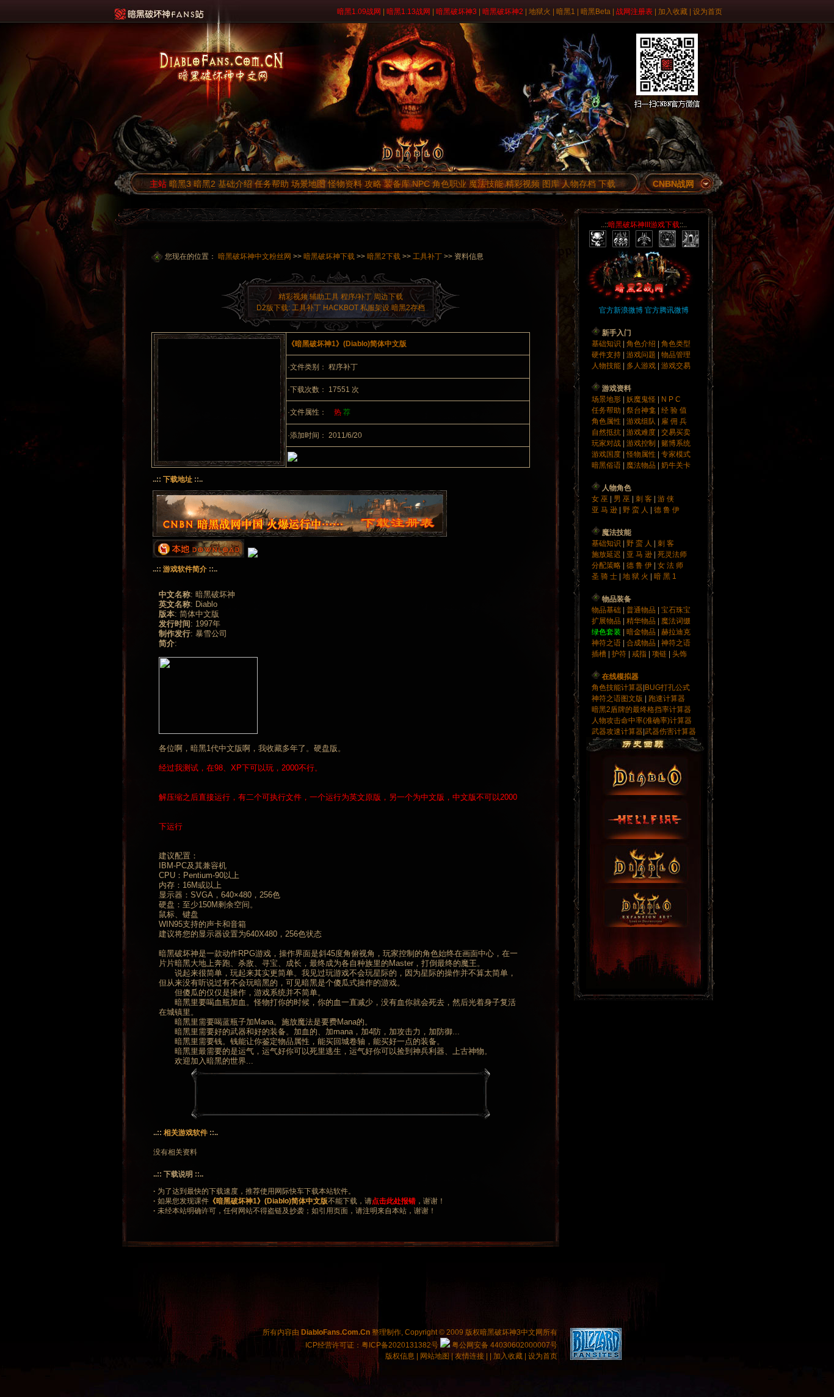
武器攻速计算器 (617, 731)
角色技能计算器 (617, 687)
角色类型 (676, 343)
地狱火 (540, 11)
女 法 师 (670, 565)
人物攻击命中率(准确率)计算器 (642, 720)
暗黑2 (205, 184)
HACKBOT (340, 307)
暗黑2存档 (408, 307)
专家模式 (676, 454)
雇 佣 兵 (674, 421)
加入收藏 (672, 11)
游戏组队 (642, 421)
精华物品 (642, 621)
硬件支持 (607, 354)
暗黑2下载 (384, 256)
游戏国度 (607, 454)
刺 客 (645, 499)
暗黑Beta (596, 11)
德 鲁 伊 (667, 510)
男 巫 (623, 499)
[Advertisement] (219, 400)
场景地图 (308, 184)
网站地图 (435, 1356)
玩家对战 (607, 443)
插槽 (599, 654)
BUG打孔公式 (667, 687)
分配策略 (607, 565)
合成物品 (642, 643)
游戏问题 (642, 354)
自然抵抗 (607, 432)
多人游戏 (642, 365)
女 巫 (601, 499)
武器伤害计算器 (670, 731)
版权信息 (400, 1356)
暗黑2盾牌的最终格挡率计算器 (641, 709)
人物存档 (579, 184)
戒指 (639, 654)
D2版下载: (273, 307)
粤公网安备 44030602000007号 (503, 1345)
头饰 (679, 654)
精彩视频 (523, 184)
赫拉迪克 (676, 632)
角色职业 (449, 184)
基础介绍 (235, 184)
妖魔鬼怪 (642, 399)
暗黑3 (180, 184)
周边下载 (388, 296)
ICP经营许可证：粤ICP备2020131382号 (371, 1345)
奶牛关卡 (676, 465)
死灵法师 (672, 554)
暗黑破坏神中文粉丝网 (254, 256)
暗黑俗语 (607, 465)
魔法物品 (642, 465)
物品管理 (676, 354)
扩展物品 (607, 621)
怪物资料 (345, 184)
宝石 (668, 610)
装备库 (397, 184)
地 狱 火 (636, 576)
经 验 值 (674, 410)
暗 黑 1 (665, 576)
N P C (671, 399)
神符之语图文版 (617, 698)
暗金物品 (642, 632)
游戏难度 (642, 432)
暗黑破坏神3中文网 (511, 1332)
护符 (619, 654)
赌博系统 (676, 443)
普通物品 (642, 610)
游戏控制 (642, 443)
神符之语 (607, 643)
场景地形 (607, 399)
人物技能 (607, 365)
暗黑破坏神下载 (329, 256)
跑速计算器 (666, 698)
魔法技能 (486, 184)
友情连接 (469, 1356)
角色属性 (607, 421)
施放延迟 (607, 554)
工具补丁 (427, 256)
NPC (421, 184)
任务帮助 (272, 184)
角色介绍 (642, 343)
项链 (659, 654)
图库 (550, 184)
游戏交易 (676, 365)
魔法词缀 (676, 621)
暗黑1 (565, 11)
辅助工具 (324, 296)
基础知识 (607, 343)
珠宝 (683, 610)
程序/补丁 (356, 296)
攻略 (373, 184)
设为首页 (707, 11)
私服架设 (375, 307)
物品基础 (607, 610)
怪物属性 (642, 454)
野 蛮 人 (636, 510)
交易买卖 (676, 432)
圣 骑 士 (605, 576)
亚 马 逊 (605, 510)
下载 (606, 184)
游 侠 (666, 499)
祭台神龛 (642, 410)
